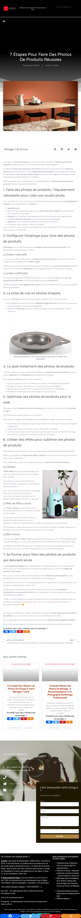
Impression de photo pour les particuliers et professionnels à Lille (68, 893)
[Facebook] (6, 631)
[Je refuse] (77, 912)
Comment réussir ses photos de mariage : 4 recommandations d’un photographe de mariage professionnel (60, 692)
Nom (42, 801)
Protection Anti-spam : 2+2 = (50, 828)
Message (43, 815)
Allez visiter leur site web (43, 602)
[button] (4, 21)
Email (42, 808)
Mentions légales (63, 899)
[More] (27, 631)
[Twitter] (13, 631)
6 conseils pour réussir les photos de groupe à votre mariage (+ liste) (21, 689)
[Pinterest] (20, 631)
